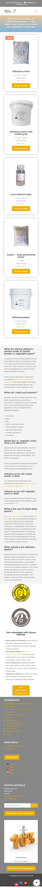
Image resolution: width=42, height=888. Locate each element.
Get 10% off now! (21, 857)
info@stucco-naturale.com (13, 796)
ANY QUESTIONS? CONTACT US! (21, 690)
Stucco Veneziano (20, 379)
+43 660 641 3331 (15, 2)
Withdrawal (11, 757)
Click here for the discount (21, 868)
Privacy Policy (11, 729)
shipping (22, 80)
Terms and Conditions (14, 723)
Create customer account (15, 746)
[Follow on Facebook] (21, 883)
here (16, 503)
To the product (21, 85)
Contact (8, 734)
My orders (9, 749)
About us (9, 717)
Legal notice (10, 720)
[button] (4, 884)
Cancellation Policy (12, 726)
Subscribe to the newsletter (19, 813)
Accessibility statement (14, 715)
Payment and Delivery (14, 731)
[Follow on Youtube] (25, 883)
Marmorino (18, 654)
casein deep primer (14, 516)
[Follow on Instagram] (16, 884)
